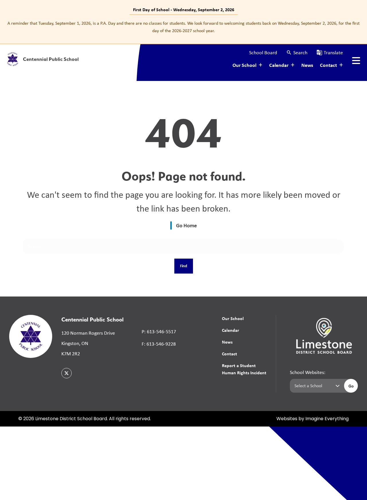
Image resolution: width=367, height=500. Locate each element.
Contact (229, 353)
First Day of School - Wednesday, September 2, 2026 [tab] (183, 9)
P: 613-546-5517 (159, 331)
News (307, 65)
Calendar (230, 330)
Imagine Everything (327, 419)
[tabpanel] (183, 27)
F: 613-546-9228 (159, 343)
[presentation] (356, 60)
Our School (233, 318)
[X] (66, 373)
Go (351, 386)
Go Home (186, 225)
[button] (296, 53)
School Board (263, 52)
